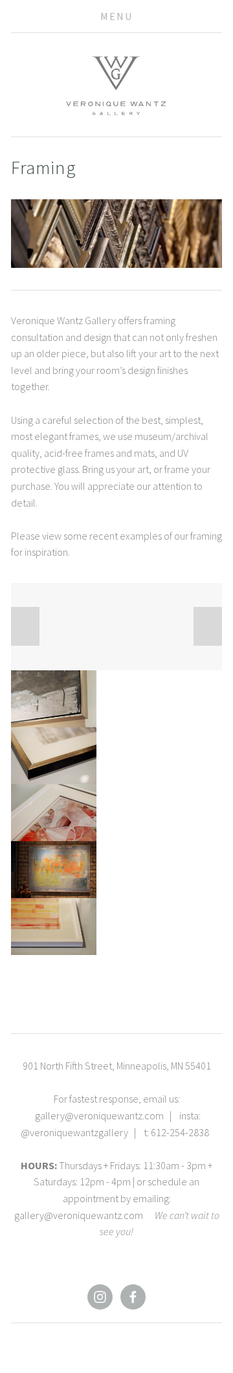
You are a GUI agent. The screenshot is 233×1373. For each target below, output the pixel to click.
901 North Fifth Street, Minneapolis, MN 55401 (117, 1065)
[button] (25, 626)
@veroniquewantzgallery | (82, 1132)
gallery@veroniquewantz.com (99, 1115)
